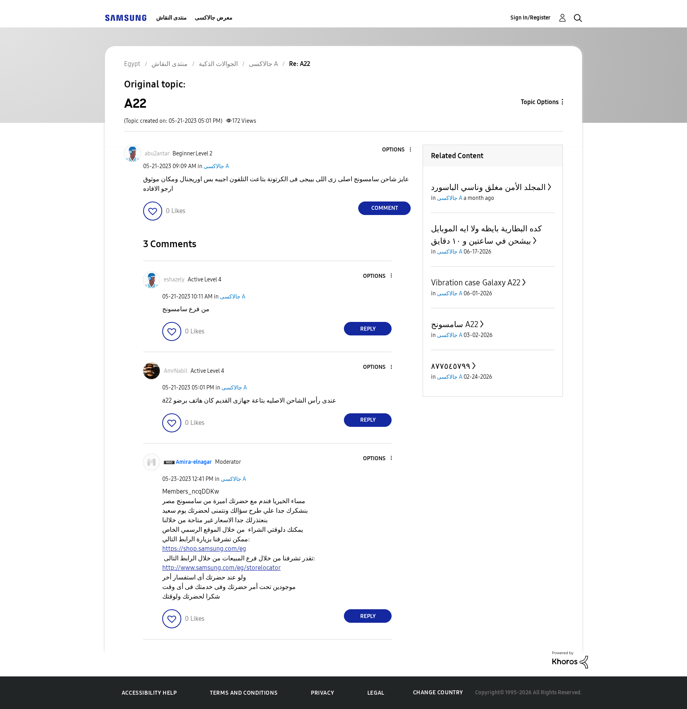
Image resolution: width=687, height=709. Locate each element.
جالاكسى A (216, 166)
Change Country (438, 692)
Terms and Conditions (244, 693)
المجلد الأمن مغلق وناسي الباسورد (488, 187)
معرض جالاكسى (214, 17)
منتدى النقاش (171, 17)
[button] (397, 150)
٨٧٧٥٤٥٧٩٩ (450, 366)
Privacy (322, 693)
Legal (375, 693)
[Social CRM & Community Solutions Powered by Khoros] (570, 659)
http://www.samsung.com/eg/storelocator (221, 567)
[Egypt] (125, 17)
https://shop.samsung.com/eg (204, 548)
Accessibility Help (149, 693)
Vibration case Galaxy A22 (475, 282)
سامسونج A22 (454, 324)
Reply (368, 328)
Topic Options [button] (540, 102)
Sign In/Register (530, 17)
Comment (384, 208)
